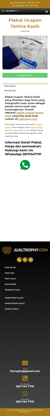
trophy (16, 130)
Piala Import (10, 279)
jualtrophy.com (27, 119)
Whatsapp (25, 399)
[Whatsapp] (25, 393)
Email (25, 369)
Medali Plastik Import (15, 303)
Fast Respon (25, 384)
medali (26, 130)
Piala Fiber (10, 273)
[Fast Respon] (25, 378)
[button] (47, 11)
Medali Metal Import (14, 298)
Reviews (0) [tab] (10, 91)
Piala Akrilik (25, 31)
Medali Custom (12, 309)
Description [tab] (10, 86)
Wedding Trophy (12, 290)
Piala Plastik (10, 284)
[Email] (25, 363)
